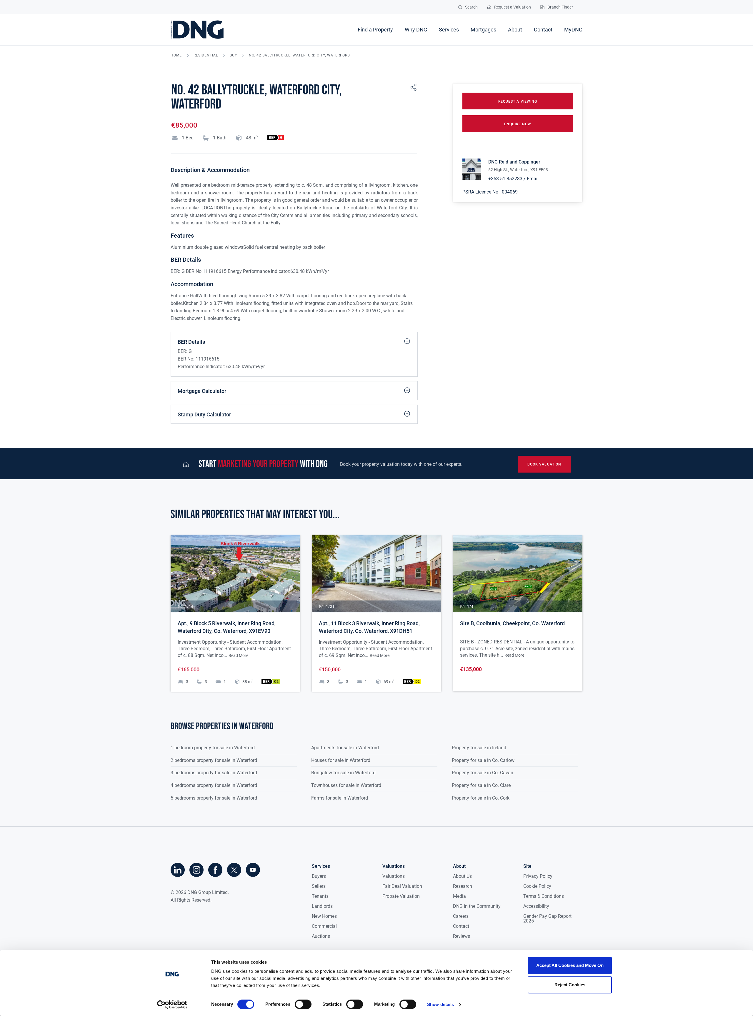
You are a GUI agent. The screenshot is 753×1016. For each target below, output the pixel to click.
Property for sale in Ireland (479, 747)
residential (206, 55)
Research (462, 886)
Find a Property (375, 29)
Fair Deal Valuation (402, 886)
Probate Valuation (401, 896)
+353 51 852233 (505, 178)
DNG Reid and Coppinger (514, 162)
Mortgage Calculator (202, 391)
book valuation (544, 464)
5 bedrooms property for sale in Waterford (214, 798)
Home (176, 55)
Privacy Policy (537, 876)
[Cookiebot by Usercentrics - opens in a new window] (172, 1004)
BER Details (191, 342)
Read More (238, 655)
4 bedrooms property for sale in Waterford (214, 785)
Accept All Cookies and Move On (570, 965)
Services (449, 29)
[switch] (303, 1004)
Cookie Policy (537, 886)
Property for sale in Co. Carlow (483, 760)
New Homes (324, 916)
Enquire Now (517, 124)
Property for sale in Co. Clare (481, 785)
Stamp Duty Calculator (204, 414)
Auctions (321, 936)
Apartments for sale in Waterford (345, 747)
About (515, 29)
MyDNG (573, 29)
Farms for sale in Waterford (339, 798)
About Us (462, 876)
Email (533, 178)
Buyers (319, 876)
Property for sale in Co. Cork (480, 798)
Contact (543, 29)
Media (459, 896)
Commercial (324, 926)
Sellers (319, 886)
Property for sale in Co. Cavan (482, 772)
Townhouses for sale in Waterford (346, 785)
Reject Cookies (569, 984)
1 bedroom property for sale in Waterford (213, 747)
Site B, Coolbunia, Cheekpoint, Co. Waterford (512, 623)
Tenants (320, 896)
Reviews (461, 936)
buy (233, 55)
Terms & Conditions (543, 896)
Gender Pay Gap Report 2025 (547, 918)
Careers (461, 916)
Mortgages (483, 29)
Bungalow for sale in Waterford (343, 772)
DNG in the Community (477, 906)
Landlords (322, 906)
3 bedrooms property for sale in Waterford (214, 772)
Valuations (393, 876)
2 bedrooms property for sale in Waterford (214, 760)
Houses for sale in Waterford (340, 760)
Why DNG (416, 29)
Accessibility (536, 906)
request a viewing (517, 101)
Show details (440, 1004)
